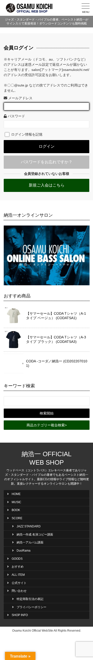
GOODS (17, 558)
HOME (16, 494)
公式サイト (19, 583)
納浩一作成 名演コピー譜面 (35, 534)
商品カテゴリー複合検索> (47, 425)
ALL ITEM (18, 575)
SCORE (17, 518)
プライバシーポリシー (31, 607)
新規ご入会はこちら (46, 185)
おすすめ (18, 566)
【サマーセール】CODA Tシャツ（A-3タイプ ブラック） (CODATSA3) (56, 339)
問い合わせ (19, 591)
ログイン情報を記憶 (26, 134)
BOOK (16, 510)
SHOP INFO (20, 615)
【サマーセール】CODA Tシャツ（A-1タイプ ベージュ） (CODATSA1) (56, 315)
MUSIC (16, 502)
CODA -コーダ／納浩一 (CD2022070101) (56, 363)
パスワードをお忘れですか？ (46, 162)
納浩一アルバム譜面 (30, 542)
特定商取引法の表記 (30, 599)
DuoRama (24, 550)
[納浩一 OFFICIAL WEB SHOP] (30, 8)
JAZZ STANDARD (29, 526)
